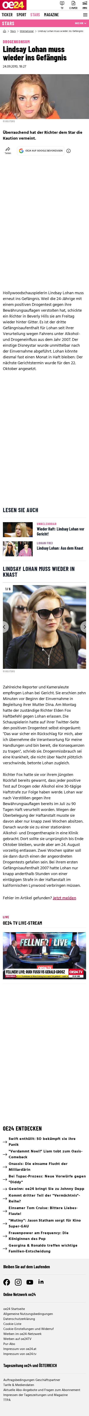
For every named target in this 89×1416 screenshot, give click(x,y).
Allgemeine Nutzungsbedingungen (28, 1314)
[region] (44, 629)
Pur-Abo (9, 1344)
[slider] (24, 972)
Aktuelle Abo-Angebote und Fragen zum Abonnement (41, 1390)
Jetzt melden (64, 898)
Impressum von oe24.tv (19, 1354)
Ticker (7, 14)
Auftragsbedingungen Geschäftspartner (31, 1380)
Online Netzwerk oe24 (19, 1294)
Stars (35, 14)
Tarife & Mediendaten (18, 1385)
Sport (21, 14)
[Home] (4, 31)
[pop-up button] (73, 972)
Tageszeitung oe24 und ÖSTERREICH (30, 1365)
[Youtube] (29, 1282)
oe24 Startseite (14, 1309)
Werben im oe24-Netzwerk (22, 1334)
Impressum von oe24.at (19, 1349)
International (27, 31)
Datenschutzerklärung (19, 1319)
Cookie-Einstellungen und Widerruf (28, 1329)
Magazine (51, 14)
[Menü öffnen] (85, 15)
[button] (45, 956)
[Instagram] (18, 1282)
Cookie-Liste (12, 1324)
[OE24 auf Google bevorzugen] (68, 150)
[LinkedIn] (41, 1282)
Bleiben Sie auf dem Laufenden (26, 1266)
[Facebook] (6, 1282)
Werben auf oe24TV (17, 1339)
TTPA (7, 1400)
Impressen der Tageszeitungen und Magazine (35, 1395)
